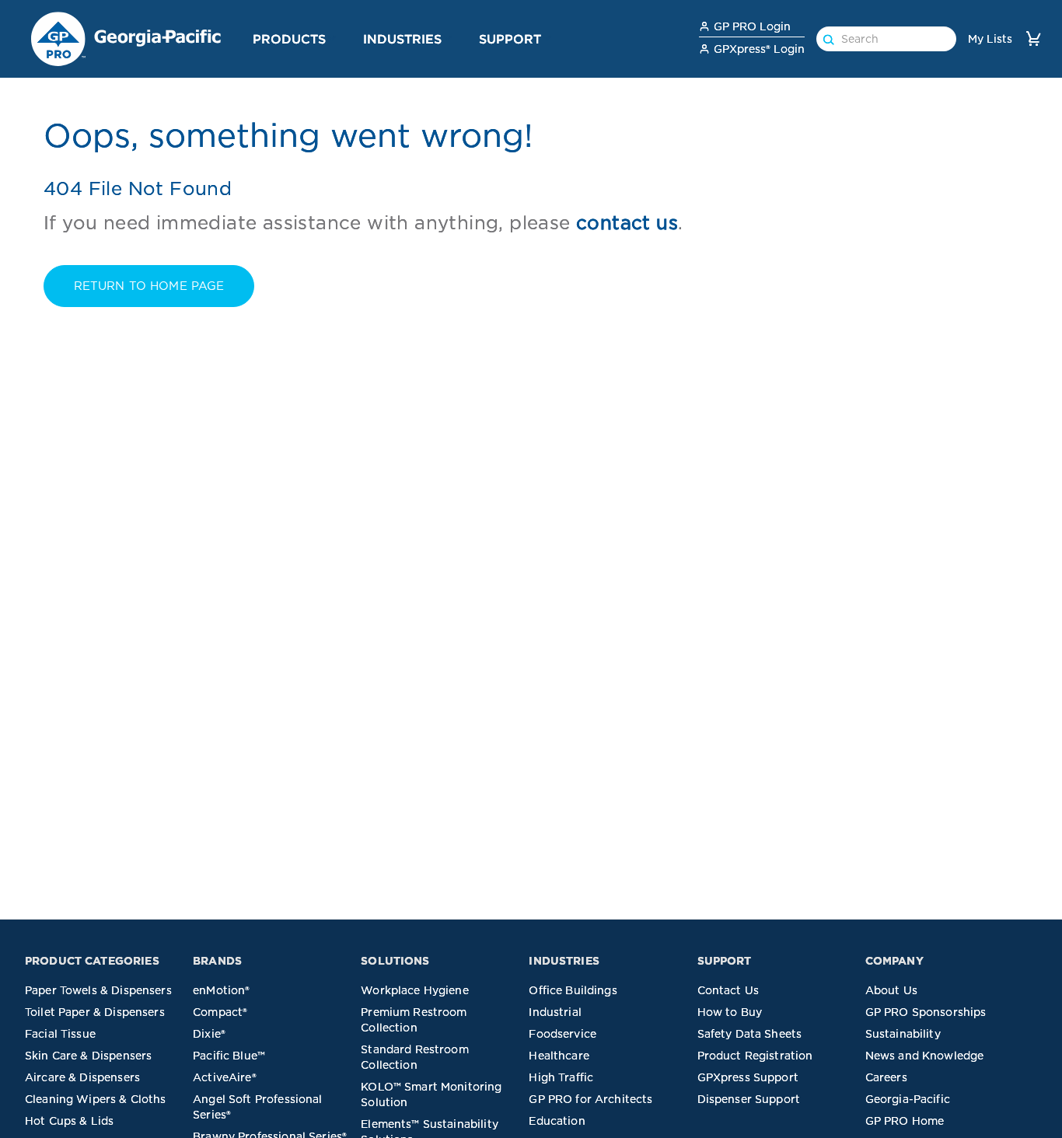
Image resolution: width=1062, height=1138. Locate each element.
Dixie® (209, 1034)
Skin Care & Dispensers (88, 1055)
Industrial (555, 1012)
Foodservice (562, 1034)
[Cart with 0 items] (1033, 38)
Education (557, 1121)
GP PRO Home (905, 1121)
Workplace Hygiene (415, 990)
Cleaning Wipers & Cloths (95, 1099)
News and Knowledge (924, 1055)
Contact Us (728, 990)
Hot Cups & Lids (69, 1121)
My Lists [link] (990, 39)
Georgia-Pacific (907, 1099)
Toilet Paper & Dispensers (95, 1012)
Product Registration (755, 1055)
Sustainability (903, 1034)
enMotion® (221, 990)
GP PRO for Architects (590, 1099)
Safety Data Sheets (749, 1034)
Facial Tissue (60, 1034)
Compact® (220, 1012)
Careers (886, 1077)
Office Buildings (573, 990)
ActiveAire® (225, 1077)
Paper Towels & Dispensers (98, 990)
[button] (332, 38)
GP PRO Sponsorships (926, 1012)
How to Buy (730, 1012)
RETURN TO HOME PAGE (149, 286)
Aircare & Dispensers (82, 1077)
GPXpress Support (747, 1077)
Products (289, 39)
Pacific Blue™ (229, 1055)
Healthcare (559, 1055)
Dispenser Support (749, 1099)
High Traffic (561, 1077)
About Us (891, 990)
